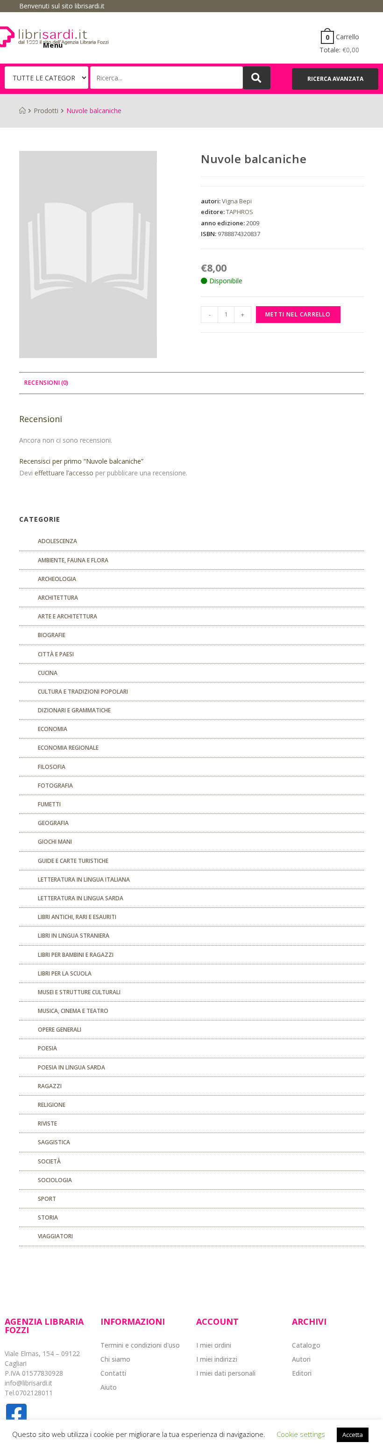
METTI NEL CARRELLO (298, 314)
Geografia (53, 823)
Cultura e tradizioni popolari (83, 692)
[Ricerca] (166, 77)
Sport (47, 1199)
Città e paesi (56, 654)
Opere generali (59, 1030)
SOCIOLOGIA (55, 1180)
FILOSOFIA (51, 767)
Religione (51, 1105)
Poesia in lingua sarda (71, 1067)
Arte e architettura (67, 616)
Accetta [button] (352, 1434)
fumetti (49, 804)
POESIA (47, 1048)
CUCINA (47, 673)
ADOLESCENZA (57, 541)
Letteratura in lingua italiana (84, 879)
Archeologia (57, 579)
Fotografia (55, 786)
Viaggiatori (55, 1236)
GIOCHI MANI (55, 842)
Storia (48, 1217)
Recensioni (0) (46, 383)
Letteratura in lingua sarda (80, 898)
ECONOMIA (52, 729)
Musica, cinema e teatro (73, 1011)
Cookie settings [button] (301, 1434)
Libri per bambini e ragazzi (75, 955)
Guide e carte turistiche (73, 861)
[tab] (46, 383)
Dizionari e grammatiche (74, 710)
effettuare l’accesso (64, 472)
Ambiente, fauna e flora (73, 560)
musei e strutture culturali (79, 992)
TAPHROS (239, 212)
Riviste (47, 1123)
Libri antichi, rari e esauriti (77, 917)
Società (49, 1161)
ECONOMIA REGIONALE (68, 748)
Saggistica (54, 1142)
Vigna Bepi (237, 201)
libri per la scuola (65, 973)
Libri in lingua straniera (73, 936)
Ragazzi (50, 1086)
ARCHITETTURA (58, 598)
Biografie (51, 635)
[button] (335, 79)
